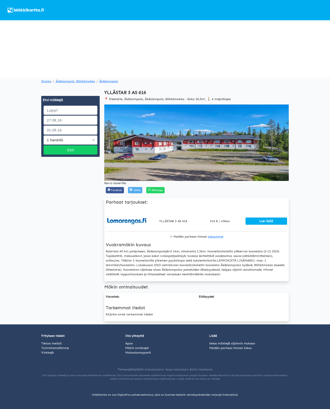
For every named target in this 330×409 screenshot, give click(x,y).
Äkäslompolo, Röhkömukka (75, 81)
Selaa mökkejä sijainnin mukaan (232, 343)
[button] (118, 142)
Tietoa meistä (51, 343)
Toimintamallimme (55, 348)
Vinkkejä (47, 352)
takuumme (215, 236)
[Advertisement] (165, 49)
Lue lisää (266, 221)
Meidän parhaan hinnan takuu (230, 348)
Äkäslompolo (108, 81)
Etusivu (46, 81)
